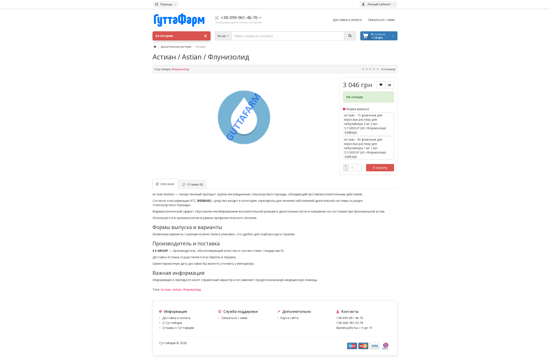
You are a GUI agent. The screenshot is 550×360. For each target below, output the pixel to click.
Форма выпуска (357, 109)
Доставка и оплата (176, 318)
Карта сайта (289, 318)
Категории (164, 36)
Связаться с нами (234, 318)
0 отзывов (388, 69)
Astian (177, 289)
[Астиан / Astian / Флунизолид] (244, 118)
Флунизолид (192, 289)
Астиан (166, 289)
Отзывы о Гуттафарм (178, 328)
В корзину (380, 168)
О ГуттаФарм (172, 323)
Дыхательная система (176, 47)
